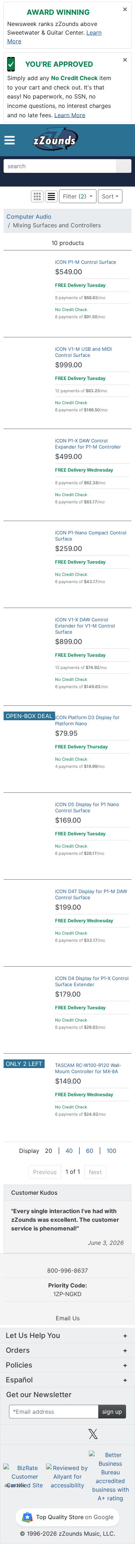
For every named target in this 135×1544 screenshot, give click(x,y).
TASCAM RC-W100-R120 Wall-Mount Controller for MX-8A (88, 1068)
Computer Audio (28, 216)
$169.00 (68, 820)
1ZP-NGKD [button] (67, 1290)
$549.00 (68, 272)
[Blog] (16, 1436)
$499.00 (68, 456)
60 (89, 1150)
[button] (9, 140)
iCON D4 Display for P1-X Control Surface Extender (92, 981)
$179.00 (68, 994)
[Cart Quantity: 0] (96, 140)
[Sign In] (110, 140)
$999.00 (68, 365)
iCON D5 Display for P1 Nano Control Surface (87, 807)
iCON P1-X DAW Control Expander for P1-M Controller (88, 444)
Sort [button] (108, 196)
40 (69, 1150)
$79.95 (66, 733)
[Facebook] (41, 1436)
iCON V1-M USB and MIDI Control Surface (83, 352)
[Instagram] (67, 1436)
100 (111, 1150)
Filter (74, 196)
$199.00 (68, 907)
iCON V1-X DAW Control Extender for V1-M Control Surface (85, 626)
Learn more (69, 114)
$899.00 (68, 642)
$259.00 (68, 548)
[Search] (123, 166)
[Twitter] (93, 1436)
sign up (112, 1411)
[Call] (122, 140)
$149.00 (68, 1081)
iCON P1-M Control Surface (85, 262)
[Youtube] (118, 1436)
